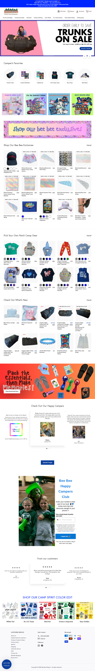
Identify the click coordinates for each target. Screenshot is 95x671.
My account (14, 657)
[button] (7, 664)
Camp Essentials (19, 17)
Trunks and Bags (7, 17)
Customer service (16, 649)
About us (13, 635)
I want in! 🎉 (66, 536)
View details (83, 164)
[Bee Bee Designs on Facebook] (42, 646)
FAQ (12, 651)
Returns (13, 644)
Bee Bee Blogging (16, 655)
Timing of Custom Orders (18, 640)
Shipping (13, 646)
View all (89, 145)
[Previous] (85, 56)
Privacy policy (15, 642)
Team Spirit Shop (70, 17)
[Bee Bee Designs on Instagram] (39, 646)
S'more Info (14, 653)
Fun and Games (57, 17)
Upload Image (47, 462)
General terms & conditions (18, 638)
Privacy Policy (65, 531)
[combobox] (58, 520)
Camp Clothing (38, 17)
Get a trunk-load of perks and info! (64, 515)
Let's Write (48, 17)
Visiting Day (80, 17)
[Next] (89, 56)
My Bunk (29, 17)
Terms (72, 531)
